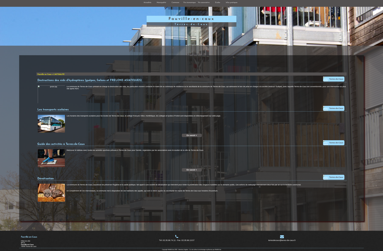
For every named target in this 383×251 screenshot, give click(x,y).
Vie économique (189, 2)
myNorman (209, 249)
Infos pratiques (231, 2)
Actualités (147, 2)
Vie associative (204, 2)
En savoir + (192, 135)
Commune (175, 2)
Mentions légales (183, 249)
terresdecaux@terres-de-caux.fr (282, 240)
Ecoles (217, 2)
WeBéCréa (171, 249)
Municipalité (161, 2)
